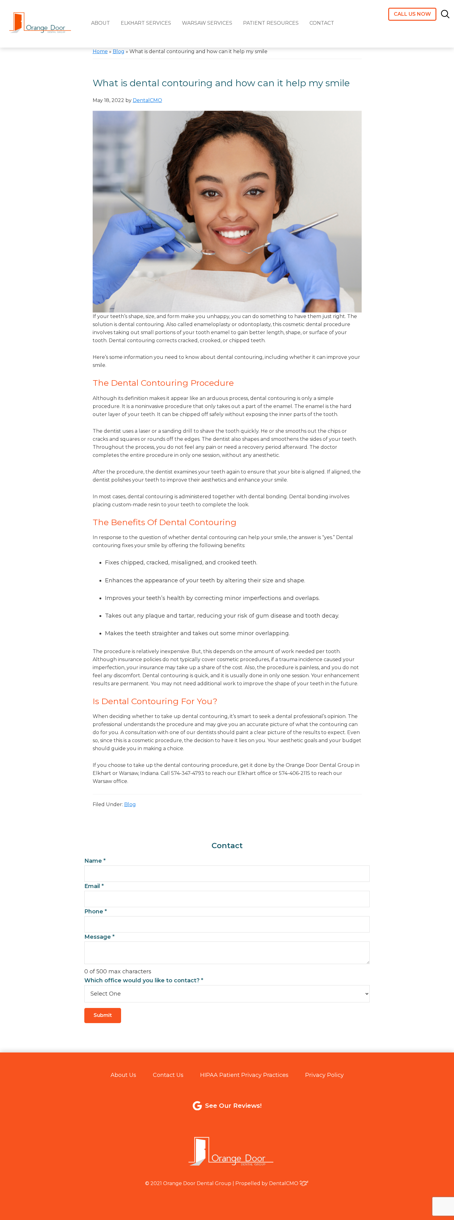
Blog (118, 51)
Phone (95, 911)
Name (95, 860)
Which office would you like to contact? (143, 980)
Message (99, 936)
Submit (103, 1015)
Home (100, 51)
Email (94, 886)
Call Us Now (412, 14)
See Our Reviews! (233, 1105)
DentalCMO (283, 1183)
